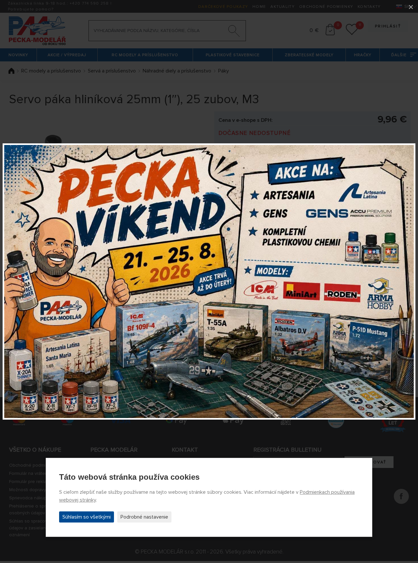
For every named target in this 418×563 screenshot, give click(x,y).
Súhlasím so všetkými (86, 517)
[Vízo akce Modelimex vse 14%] (209, 281)
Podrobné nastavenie (144, 517)
